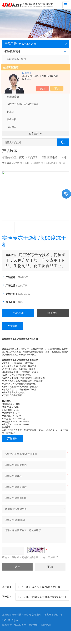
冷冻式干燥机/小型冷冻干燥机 (23, 104)
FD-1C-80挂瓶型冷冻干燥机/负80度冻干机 (42, 596)
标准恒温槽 (13, 96)
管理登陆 (34, 624)
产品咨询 (18, 313)
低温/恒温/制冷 (12, 51)
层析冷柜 (11, 119)
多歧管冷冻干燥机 (16, 59)
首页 (21, 157)
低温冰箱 (11, 127)
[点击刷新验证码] (36, 550)
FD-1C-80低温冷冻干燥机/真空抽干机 (39, 587)
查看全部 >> (35, 133)
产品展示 (33, 157)
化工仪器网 (20, 624)
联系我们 (52, 313)
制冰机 (10, 111)
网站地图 (46, 624)
